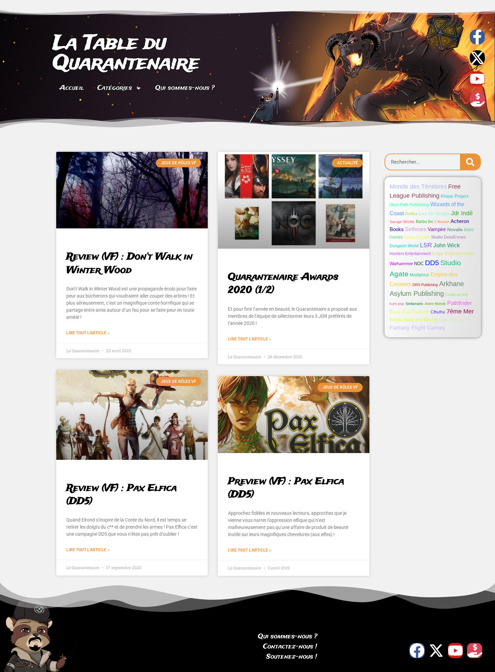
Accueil (72, 88)
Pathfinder (459, 303)
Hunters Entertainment (410, 253)
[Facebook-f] (477, 37)
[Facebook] (417, 650)
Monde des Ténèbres (418, 186)
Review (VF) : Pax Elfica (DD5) (121, 494)
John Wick (446, 245)
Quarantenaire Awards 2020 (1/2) (283, 283)
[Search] (470, 162)
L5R (426, 245)
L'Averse (442, 222)
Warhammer (401, 263)
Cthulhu (438, 312)
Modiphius (419, 275)
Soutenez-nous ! (291, 656)
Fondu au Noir (456, 294)
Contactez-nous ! (290, 646)
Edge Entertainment (453, 253)
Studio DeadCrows (448, 237)
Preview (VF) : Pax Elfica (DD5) (286, 488)
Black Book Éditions (409, 311)
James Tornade (417, 237)
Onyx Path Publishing (409, 204)
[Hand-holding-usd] (477, 99)
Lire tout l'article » (87, 333)
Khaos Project (454, 196)
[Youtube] (477, 78)
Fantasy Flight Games (417, 327)
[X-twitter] (477, 57)
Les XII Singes (434, 213)
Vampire (437, 229)
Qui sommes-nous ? (184, 88)
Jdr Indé (462, 213)
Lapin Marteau (450, 320)
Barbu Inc (424, 221)
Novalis (455, 229)
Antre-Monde (435, 304)
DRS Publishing (425, 285)
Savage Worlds (402, 222)
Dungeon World (404, 246)
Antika (411, 213)
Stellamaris (414, 304)
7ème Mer (460, 311)
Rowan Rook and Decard (414, 319)
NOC (419, 263)
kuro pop (397, 304)
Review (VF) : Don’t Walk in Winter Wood (129, 263)
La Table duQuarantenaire (126, 53)
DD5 (432, 263)
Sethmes (415, 229)
